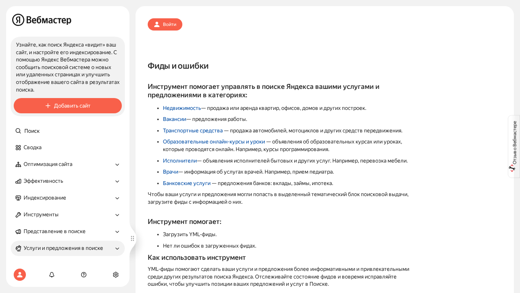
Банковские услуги (187, 183)
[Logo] (41, 20)
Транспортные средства (193, 130)
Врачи (170, 172)
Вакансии (174, 119)
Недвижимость (182, 108)
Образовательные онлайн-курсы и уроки (214, 141)
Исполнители (180, 161)
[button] (68, 164)
